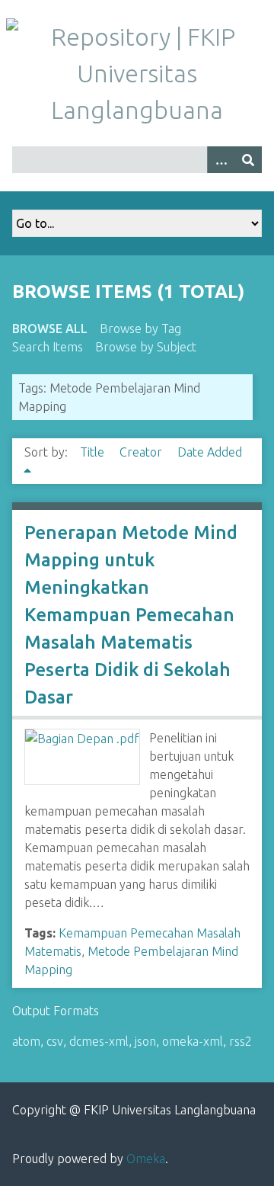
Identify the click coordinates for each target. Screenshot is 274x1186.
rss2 (240, 1041)
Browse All (50, 328)
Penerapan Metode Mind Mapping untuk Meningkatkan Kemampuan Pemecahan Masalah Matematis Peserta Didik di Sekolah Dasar (130, 614)
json (145, 1041)
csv (54, 1041)
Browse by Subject (145, 347)
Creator (142, 452)
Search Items (47, 347)
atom (26, 1041)
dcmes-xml (99, 1041)
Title (93, 452)
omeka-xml (192, 1041)
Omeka (145, 1158)
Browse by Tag (140, 328)
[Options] (220, 159)
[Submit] (248, 159)
